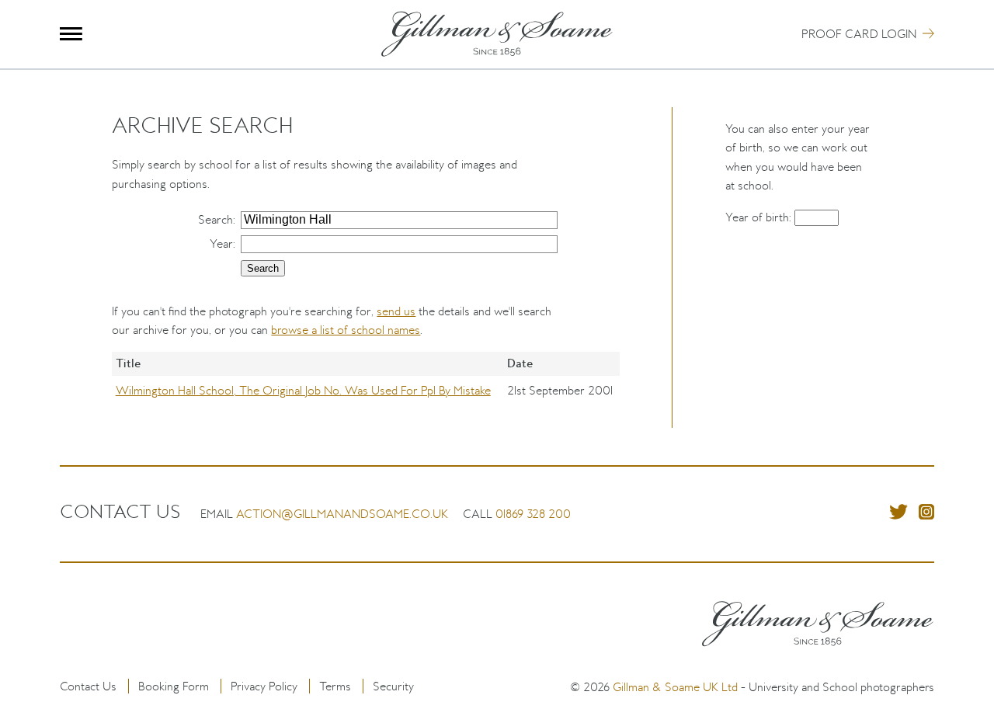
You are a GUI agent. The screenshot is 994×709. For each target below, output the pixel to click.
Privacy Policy (264, 686)
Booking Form (173, 686)
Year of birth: (759, 217)
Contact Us (88, 686)
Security (393, 686)
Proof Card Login (858, 33)
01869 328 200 (533, 513)
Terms (335, 686)
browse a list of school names (345, 329)
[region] (365, 390)
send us (396, 311)
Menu (71, 33)
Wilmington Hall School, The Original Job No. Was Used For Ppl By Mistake (303, 390)
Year (221, 243)
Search (215, 219)
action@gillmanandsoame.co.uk (342, 513)
